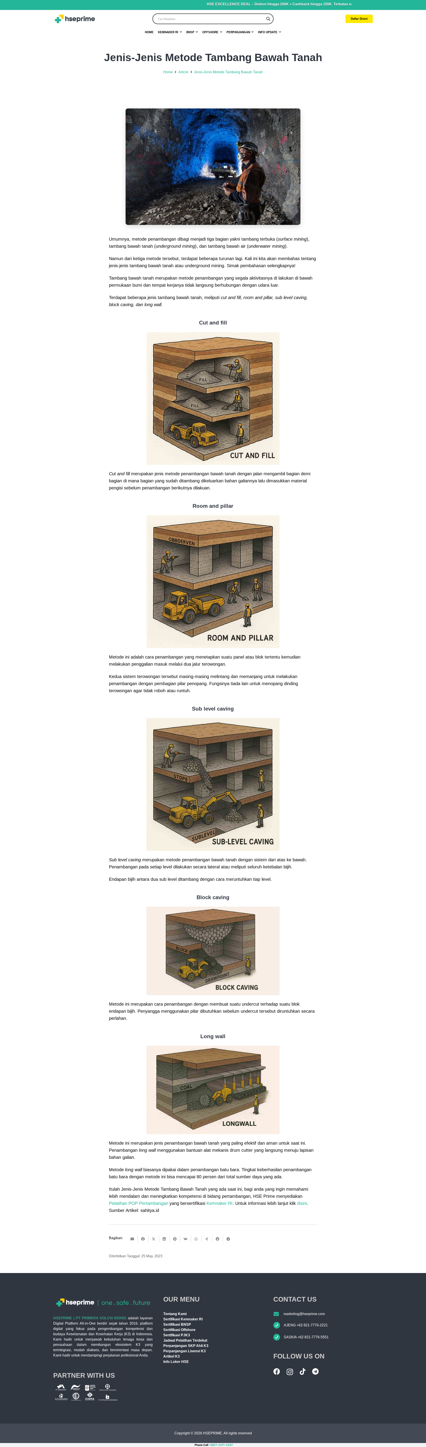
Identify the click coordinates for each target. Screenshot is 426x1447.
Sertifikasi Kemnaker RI (183, 1319)
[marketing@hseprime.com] (278, 1314)
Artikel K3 (171, 1356)
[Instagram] (290, 1372)
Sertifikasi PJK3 (176, 1335)
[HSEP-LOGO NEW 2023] (75, 19)
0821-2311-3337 (221, 1445)
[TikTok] (303, 1371)
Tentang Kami (175, 1314)
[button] (181, 32)
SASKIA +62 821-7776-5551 (306, 1337)
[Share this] (143, 1238)
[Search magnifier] (268, 19)
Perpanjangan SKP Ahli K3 (185, 1346)
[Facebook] (276, 1371)
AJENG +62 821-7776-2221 (306, 1325)
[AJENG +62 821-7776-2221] (278, 1325)
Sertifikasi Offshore (179, 1330)
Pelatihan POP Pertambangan (138, 1203)
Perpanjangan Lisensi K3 (184, 1351)
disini (302, 1203)
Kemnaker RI (220, 1203)
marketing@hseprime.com (304, 1314)
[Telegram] (315, 1371)
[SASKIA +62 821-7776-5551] (278, 1337)
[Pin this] (175, 1238)
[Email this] (132, 1238)
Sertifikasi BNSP (177, 1324)
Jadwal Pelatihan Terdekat (185, 1340)
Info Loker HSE (176, 1362)
